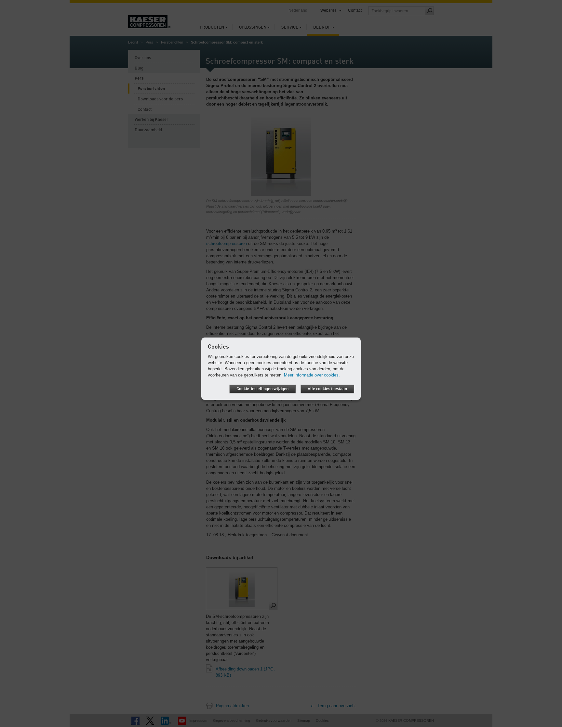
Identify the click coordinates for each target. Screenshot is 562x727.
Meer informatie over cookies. (312, 375)
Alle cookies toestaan (327, 389)
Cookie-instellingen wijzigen (262, 389)
